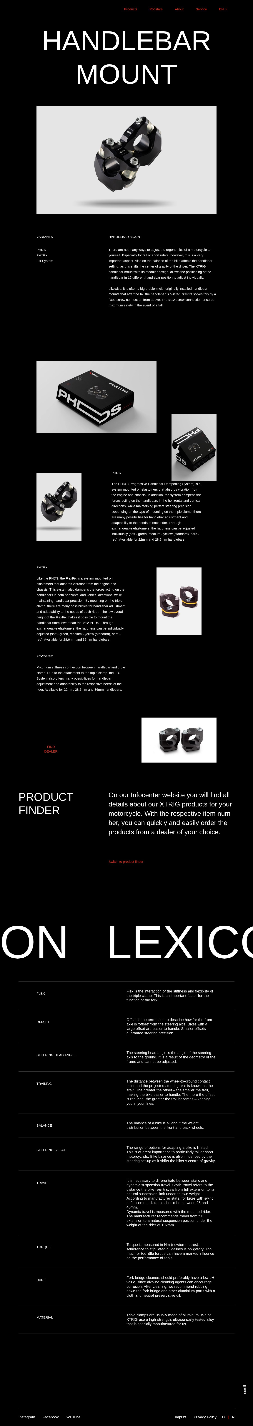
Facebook (51, 1417)
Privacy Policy (205, 1417)
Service (202, 9)
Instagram (27, 1417)
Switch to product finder (126, 862)
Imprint (180, 1417)
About (179, 9)
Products (131, 9)
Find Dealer (51, 749)
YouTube (73, 1417)
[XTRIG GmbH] (34, 9)
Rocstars (156, 9)
